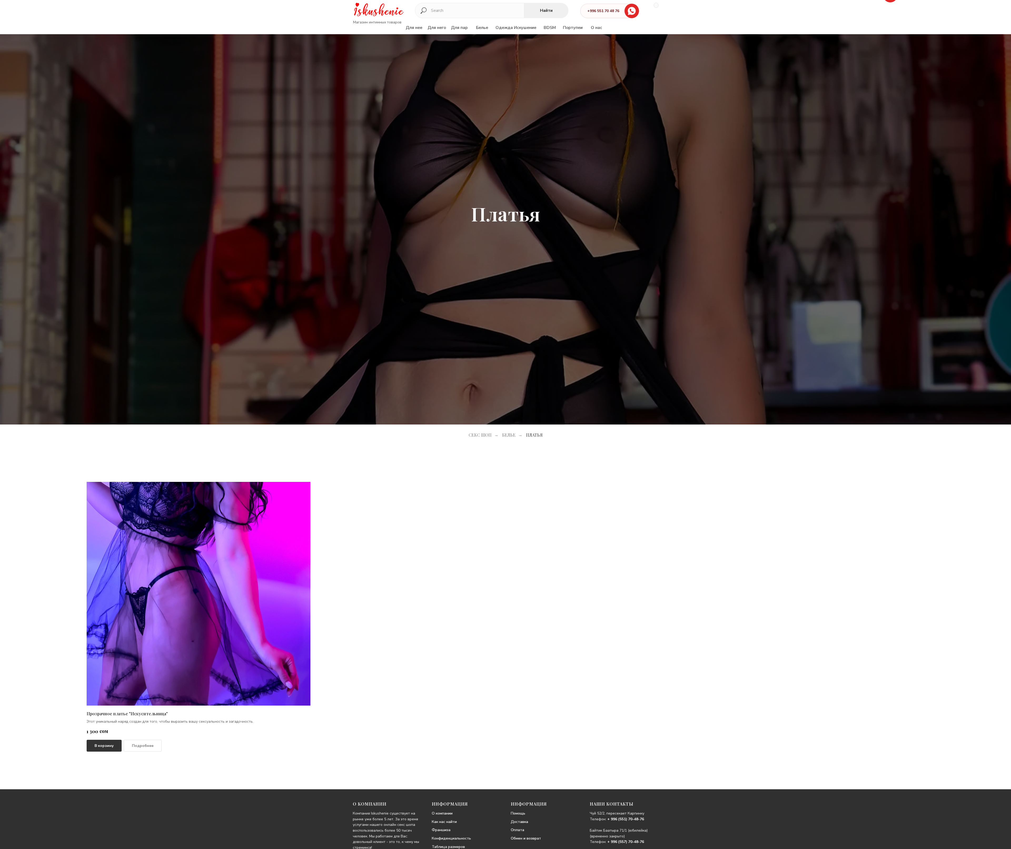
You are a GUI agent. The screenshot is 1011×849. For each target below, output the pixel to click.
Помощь (518, 813)
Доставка (519, 821)
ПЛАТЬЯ (534, 434)
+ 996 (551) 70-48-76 (625, 819)
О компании (442, 813)
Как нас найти (444, 821)
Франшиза (441, 829)
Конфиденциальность (451, 838)
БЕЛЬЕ (509, 434)
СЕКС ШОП (480, 434)
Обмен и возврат (526, 838)
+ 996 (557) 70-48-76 (625, 841)
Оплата (517, 829)
